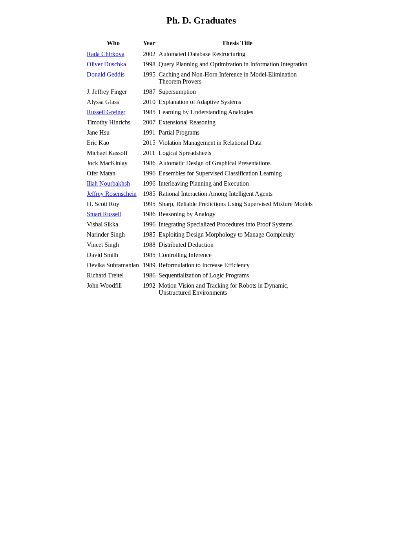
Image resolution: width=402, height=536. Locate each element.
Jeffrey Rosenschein (112, 193)
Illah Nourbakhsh (108, 183)
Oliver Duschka (106, 64)
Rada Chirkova (105, 54)
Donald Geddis (105, 74)
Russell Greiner (106, 112)
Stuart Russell (104, 214)
